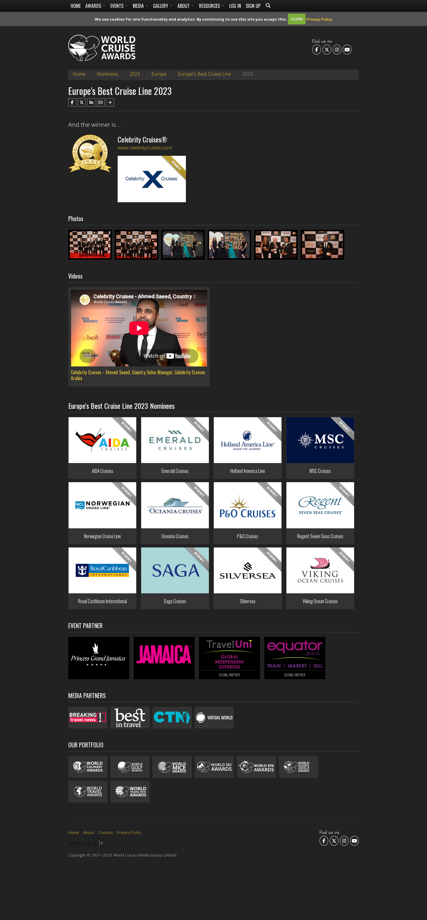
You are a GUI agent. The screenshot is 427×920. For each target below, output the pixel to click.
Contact (105, 832)
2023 (135, 74)
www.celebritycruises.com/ (145, 147)
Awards (93, 5)
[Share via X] (82, 102)
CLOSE (297, 18)
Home (76, 5)
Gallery (161, 5)
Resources (210, 5)
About (184, 5)
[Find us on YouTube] (347, 49)
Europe (158, 74)
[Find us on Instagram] (337, 49)
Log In (235, 5)
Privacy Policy (319, 18)
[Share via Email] (101, 102)
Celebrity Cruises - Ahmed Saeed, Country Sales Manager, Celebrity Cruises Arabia (138, 375)
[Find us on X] (326, 49)
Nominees (107, 74)
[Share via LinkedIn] (91, 102)
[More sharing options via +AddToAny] (110, 102)
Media (139, 5)
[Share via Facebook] (72, 102)
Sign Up (253, 5)
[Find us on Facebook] (316, 49)
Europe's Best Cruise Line (204, 74)
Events (117, 5)
